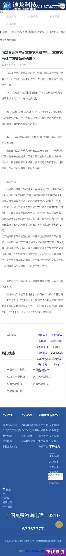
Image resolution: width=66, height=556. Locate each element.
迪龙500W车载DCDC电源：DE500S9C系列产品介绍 (57, 336)
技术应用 (55, 16)
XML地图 (7, 506)
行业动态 (33, 16)
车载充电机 (27, 435)
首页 (20, 31)
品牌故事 (54, 461)
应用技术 (43, 415)
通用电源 (7, 435)
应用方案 (43, 425)
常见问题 (43, 441)
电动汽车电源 (56, 31)
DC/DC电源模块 (29, 430)
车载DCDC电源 (8, 40)
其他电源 (7, 441)
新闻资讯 (30, 31)
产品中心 (8, 415)
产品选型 (26, 415)
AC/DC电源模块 (29, 425)
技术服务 (43, 430)
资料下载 (43, 446)
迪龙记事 (54, 467)
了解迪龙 (54, 446)
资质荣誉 (54, 472)
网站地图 (7, 502)
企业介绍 (54, 456)
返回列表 (11, 335)
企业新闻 (11, 16)
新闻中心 (54, 415)
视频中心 (54, 483)
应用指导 (43, 435)
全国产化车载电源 (12, 430)
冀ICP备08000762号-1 (36, 551)
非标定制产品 (10, 446)
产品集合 (11, 23)
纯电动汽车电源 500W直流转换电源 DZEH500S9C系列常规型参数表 (43, 336)
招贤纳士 (7, 498)
